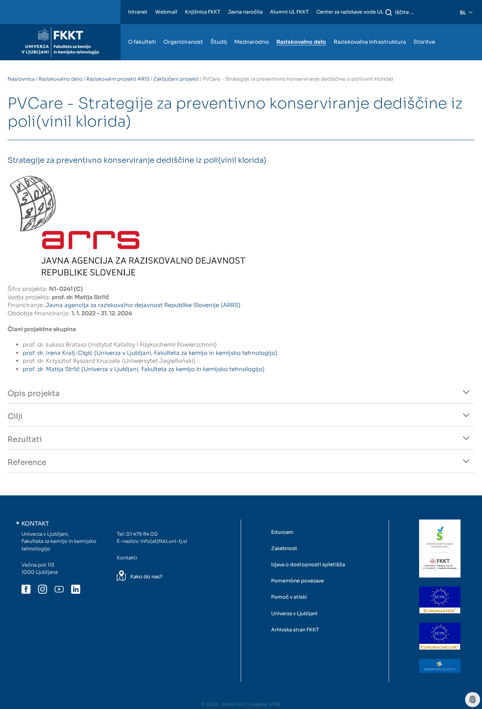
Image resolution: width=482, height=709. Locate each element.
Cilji (15, 416)
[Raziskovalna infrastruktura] (370, 27)
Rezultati (25, 439)
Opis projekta (34, 393)
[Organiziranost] (183, 27)
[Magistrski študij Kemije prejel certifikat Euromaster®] (440, 600)
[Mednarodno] (251, 27)
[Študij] (218, 27)
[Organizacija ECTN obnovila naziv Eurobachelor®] (440, 636)
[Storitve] (424, 27)
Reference (27, 462)
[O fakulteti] (142, 27)
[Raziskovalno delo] (301, 27)
